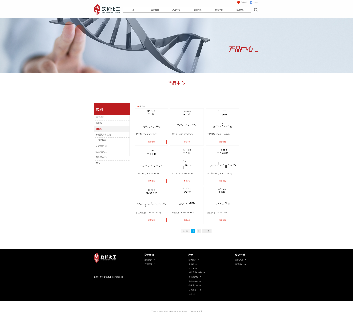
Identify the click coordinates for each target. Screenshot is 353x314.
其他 (98, 163)
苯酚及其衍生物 (103, 134)
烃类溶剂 (112, 117)
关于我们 (155, 10)
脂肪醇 (99, 123)
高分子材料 (112, 157)
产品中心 (176, 10)
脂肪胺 (99, 129)
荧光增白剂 (101, 146)
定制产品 (197, 10)
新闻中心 (219, 10)
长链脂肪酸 (101, 140)
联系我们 (240, 10)
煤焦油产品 (101, 151)
